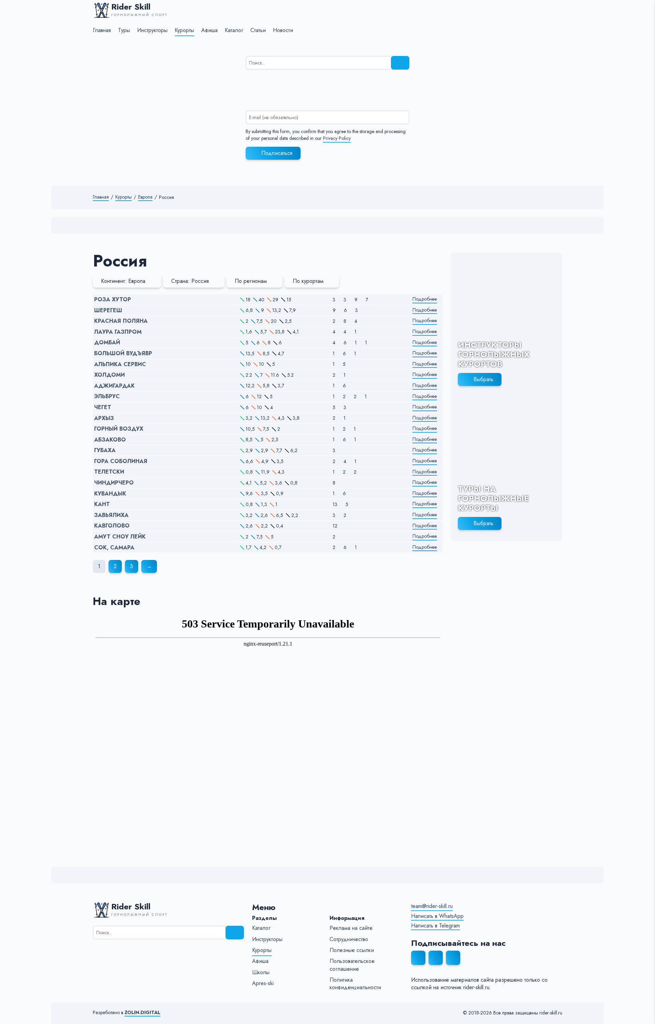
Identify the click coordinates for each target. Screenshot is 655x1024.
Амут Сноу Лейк (120, 536)
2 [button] (115, 566)
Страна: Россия (190, 281)
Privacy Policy (337, 138)
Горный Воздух (118, 429)
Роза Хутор (112, 299)
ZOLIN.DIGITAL (142, 1012)
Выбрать (483, 379)
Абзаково (110, 439)
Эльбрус (107, 396)
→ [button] (149, 566)
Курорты (123, 197)
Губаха (105, 450)
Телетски (109, 471)
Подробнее (424, 299)
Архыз (104, 418)
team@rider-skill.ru (432, 906)
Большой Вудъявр (123, 353)
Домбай (107, 342)
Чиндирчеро (114, 482)
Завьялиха (111, 515)
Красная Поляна (121, 321)
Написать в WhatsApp (437, 916)
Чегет (102, 407)
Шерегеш (108, 310)
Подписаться (276, 153)
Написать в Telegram (435, 925)
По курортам (308, 281)
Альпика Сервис (120, 364)
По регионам (251, 281)
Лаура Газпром (118, 332)
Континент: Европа (123, 281)
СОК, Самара (114, 547)
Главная (101, 197)
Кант (102, 504)
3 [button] (131, 566)
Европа (145, 197)
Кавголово (112, 525)
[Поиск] (400, 63)
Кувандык (110, 493)
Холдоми (109, 375)
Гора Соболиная (120, 461)
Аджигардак (114, 386)
